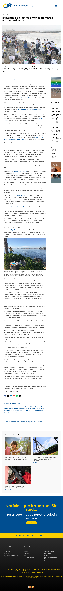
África (45, 546)
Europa (46, 555)
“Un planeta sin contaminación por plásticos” (30, 109)
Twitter (26, 551)
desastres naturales (24, 408)
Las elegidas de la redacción (11, 410)
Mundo (46, 560)
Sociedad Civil (12, 412)
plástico (6, 412)
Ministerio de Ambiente (20, 171)
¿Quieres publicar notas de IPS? (11, 556)
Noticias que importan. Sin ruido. (31, 507)
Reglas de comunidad (29, 557)
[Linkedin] (45, 535)
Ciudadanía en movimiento (11, 408)
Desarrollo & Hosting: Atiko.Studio (31, 584)
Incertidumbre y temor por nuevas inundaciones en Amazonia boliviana (44, 459)
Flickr (25, 555)
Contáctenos (7, 551)
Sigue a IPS (27, 546)
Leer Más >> (53, 119)
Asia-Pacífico (47, 553)
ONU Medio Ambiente (27, 97)
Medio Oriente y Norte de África (50, 558)
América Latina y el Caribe (27, 407)
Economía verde (40, 408)
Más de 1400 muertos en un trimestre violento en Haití (14, 486)
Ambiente (17, 407)
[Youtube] (41, 535)
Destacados (32, 408)
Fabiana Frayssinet (9, 80)
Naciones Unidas (23, 410)
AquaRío (13, 230)
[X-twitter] (32, 535)
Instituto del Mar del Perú (21, 195)
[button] (5, 396)
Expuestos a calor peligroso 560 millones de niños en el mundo (16, 458)
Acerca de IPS (7, 546)
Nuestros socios (8, 549)
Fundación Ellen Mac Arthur (19, 207)
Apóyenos (6, 553)
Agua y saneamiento (9, 407)
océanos (31, 410)
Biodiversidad (38, 407)
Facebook (26, 553)
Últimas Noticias (16, 403)
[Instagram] (36, 535)
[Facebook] (28, 535)
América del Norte (49, 551)
